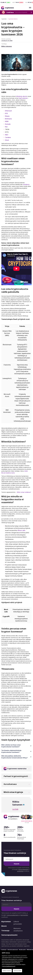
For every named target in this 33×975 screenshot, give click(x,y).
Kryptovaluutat (13, 950)
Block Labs (21, 530)
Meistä (4, 926)
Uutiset (3, 950)
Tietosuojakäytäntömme (8, 966)
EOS (6, 113)
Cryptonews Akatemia (13, 19)
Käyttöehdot (5, 922)
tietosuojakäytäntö (23, 869)
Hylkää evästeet (7, 970)
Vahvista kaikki (17, 970)
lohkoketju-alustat (21, 96)
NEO (6, 135)
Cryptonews (4, 19)
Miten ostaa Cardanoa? (24, 492)
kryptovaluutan (23, 98)
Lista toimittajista (26, 821)
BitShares (8, 119)
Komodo (8, 124)
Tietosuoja (5, 930)
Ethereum (8, 111)
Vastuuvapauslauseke (5, 935)
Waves (7, 116)
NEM (6, 121)
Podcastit (22, 950)
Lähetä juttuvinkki (18, 923)
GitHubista (26, 184)
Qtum (7, 140)
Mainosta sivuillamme (18, 929)
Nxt (6, 127)
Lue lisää (15, 809)
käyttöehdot (20, 871)
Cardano (8, 137)
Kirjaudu (16, 864)
